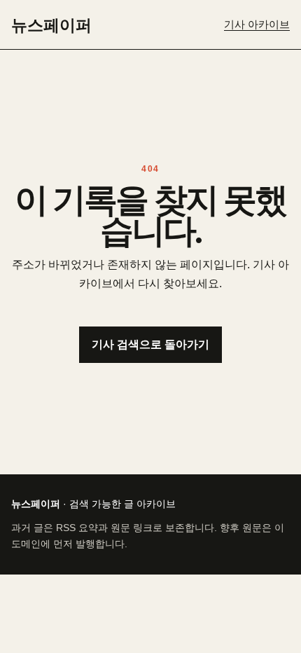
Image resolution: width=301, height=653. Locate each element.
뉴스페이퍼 (51, 24)
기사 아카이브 (257, 24)
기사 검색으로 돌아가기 (150, 344)
